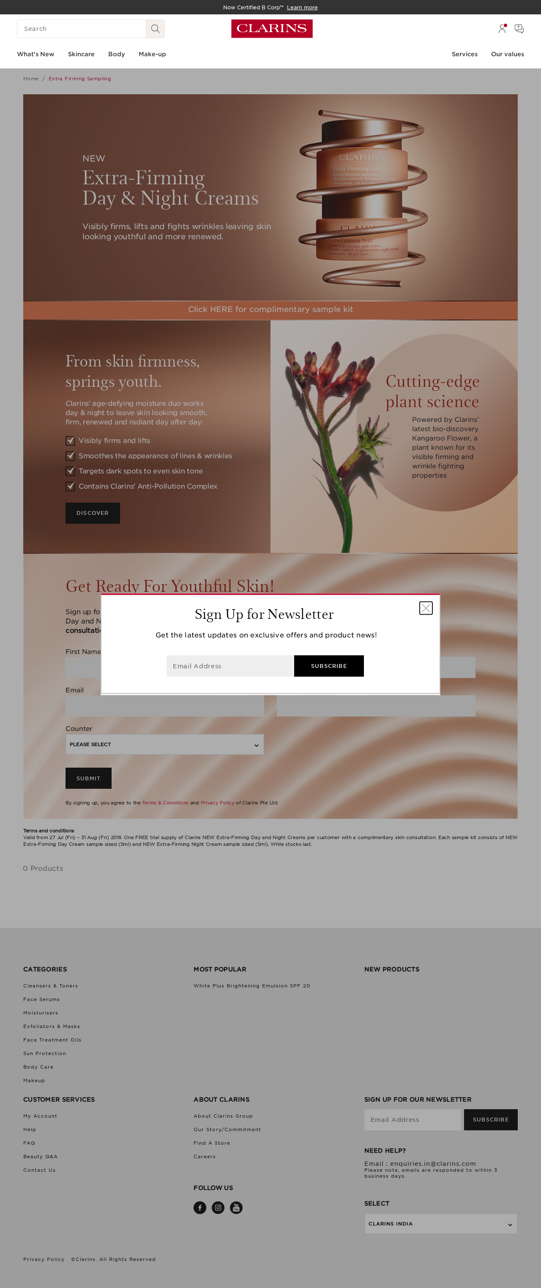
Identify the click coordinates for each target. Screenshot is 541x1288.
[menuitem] (502, 29)
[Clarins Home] (272, 29)
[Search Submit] (155, 28)
